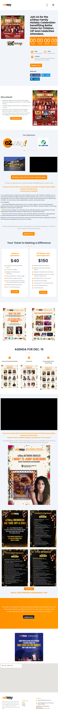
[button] (35, 75)
